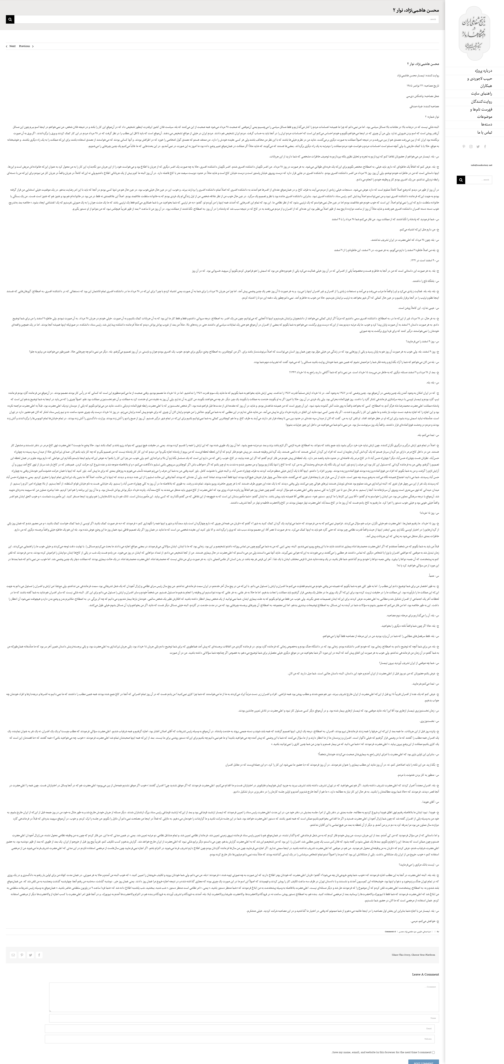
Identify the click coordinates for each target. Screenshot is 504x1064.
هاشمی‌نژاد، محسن (406, 931)
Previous (24, 46)
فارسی (419, 931)
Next (12, 46)
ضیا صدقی (427, 931)
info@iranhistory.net (481, 165)
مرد (415, 931)
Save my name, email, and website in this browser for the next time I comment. (381, 1052)
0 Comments (390, 931)
